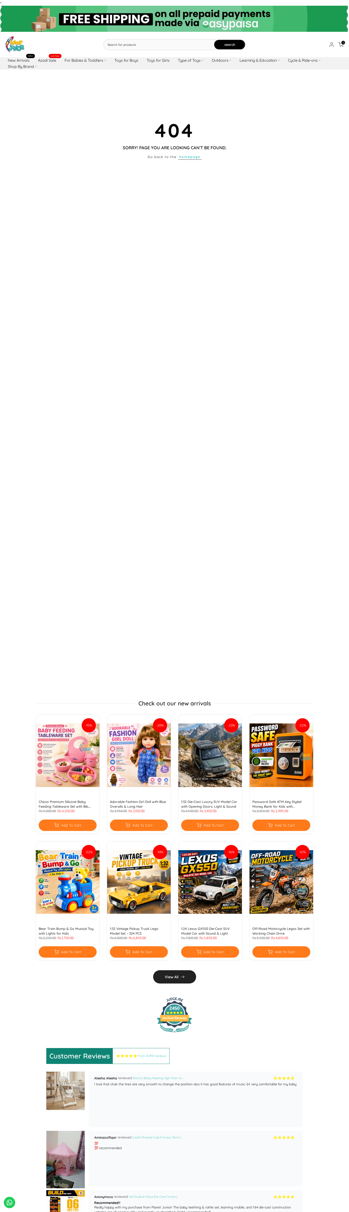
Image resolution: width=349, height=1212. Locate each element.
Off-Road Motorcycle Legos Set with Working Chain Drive (281, 931)
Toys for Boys (126, 60)
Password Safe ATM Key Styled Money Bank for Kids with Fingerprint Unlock (277, 804)
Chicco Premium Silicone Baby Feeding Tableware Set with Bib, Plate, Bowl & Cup (64, 804)
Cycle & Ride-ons (303, 60)
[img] (127, 1056)
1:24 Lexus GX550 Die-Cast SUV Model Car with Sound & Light (205, 931)
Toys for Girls (158, 60)
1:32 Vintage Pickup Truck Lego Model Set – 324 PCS (134, 931)
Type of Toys (189, 60)
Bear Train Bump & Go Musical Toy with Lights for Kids (66, 931)
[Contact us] (9, 1202)
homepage (189, 157)
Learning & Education (258, 60)
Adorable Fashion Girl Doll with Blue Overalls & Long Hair (138, 804)
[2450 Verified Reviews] (174, 1033)
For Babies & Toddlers (84, 60)
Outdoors (220, 60)
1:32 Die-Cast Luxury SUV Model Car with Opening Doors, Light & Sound (209, 804)
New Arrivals (20, 60)
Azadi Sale (49, 60)
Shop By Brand (21, 66)
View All (172, 976)
